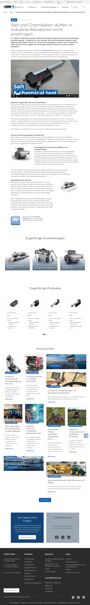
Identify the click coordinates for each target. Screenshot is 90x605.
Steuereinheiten (30, 567)
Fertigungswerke (72, 562)
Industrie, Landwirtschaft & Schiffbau (54, 560)
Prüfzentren (47, 50)
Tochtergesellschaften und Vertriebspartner (75, 566)
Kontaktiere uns (11, 590)
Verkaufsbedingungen (74, 602)
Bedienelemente (30, 570)
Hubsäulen (28, 562)
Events (21, 2)
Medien (68, 569)
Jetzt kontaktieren (27, 537)
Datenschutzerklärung (50, 602)
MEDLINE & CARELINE (53, 583)
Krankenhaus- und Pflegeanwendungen (52, 565)
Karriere (28, 2)
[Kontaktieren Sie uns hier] (86, 435)
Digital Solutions (30, 576)
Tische (47, 569)
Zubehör (27, 573)
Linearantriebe (29, 559)
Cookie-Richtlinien (15, 602)
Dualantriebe (29, 565)
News (15, 2)
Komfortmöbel (50, 571)
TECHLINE (48, 588)
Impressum (25, 602)
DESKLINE (48, 585)
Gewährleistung (62, 602)
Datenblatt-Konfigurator (32, 583)
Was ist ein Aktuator (73, 572)
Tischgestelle (29, 579)
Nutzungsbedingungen (36, 602)
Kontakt (68, 559)
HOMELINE (49, 591)
